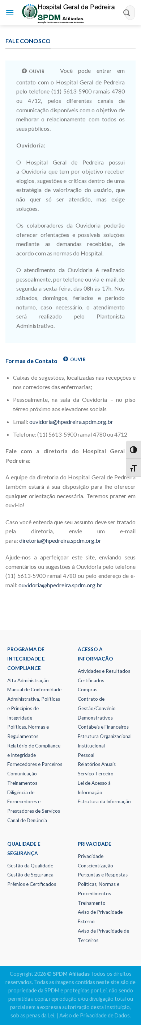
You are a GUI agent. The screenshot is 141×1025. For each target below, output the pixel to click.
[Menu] (9, 12)
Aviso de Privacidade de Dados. (95, 1015)
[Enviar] (127, 12)
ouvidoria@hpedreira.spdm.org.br (71, 421)
